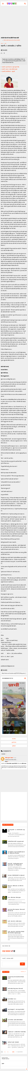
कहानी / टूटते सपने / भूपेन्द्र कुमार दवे (11, 704)
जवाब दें (6, 761)
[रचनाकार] (12, 4)
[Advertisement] (14, 21)
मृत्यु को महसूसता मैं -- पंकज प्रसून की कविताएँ (16, 1009)
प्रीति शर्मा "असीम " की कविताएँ (13, 1042)
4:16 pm (14, 757)
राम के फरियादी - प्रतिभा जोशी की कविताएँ (15, 1019)
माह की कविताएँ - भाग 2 (12, 999)
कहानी (5, 43)
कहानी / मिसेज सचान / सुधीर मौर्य (10, 731)
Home (2, 43)
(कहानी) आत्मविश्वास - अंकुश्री (8, 71)
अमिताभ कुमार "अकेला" (9, 757)
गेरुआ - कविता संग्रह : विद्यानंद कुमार (14, 897)
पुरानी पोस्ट (14, 742)
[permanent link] (4, 53)
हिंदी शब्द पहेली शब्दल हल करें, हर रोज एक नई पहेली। (12, 40)
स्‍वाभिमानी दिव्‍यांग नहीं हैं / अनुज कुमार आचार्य (16, 841)
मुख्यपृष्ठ (14, 745)
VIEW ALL (23, 971)
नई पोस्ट (14, 738)
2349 (13, 1051)
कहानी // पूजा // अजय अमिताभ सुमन (9, 69)
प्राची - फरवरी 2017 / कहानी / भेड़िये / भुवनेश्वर (13, 691)
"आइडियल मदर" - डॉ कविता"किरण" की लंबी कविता (17, 1031)
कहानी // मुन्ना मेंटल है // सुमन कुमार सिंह (10, 67)
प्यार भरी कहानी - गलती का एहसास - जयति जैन (13, 717)
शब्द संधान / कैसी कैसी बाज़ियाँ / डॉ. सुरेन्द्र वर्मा (16, 875)
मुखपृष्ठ (3, 1063)
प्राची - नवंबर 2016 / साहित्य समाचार (14, 921)
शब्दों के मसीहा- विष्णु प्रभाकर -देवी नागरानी (15, 988)
